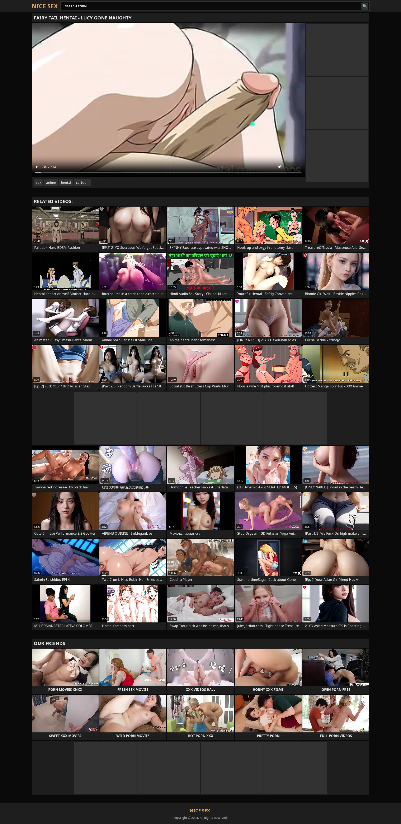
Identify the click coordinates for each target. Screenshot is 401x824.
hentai (66, 182)
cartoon (82, 182)
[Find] (364, 6)
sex (38, 182)
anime (51, 182)
